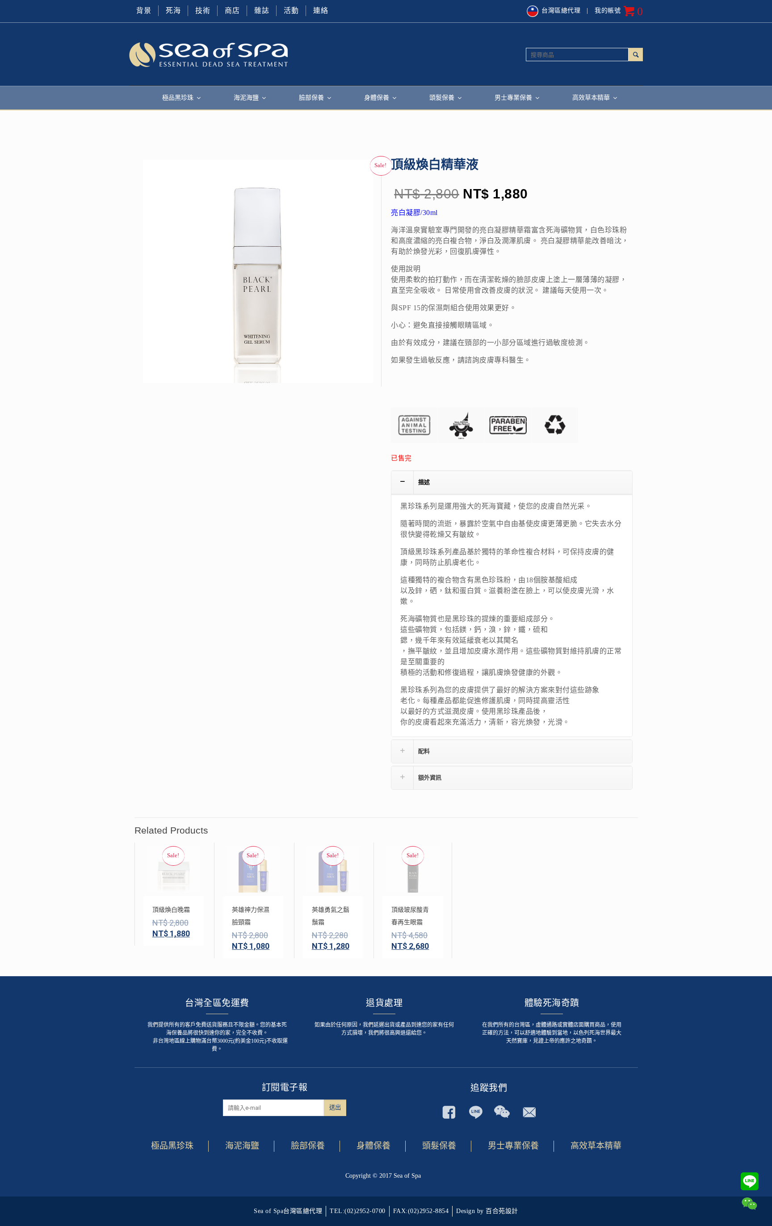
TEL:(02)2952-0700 (358, 1211)
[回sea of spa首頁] (257, 54)
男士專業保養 (513, 1145)
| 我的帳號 (604, 10)
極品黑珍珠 (172, 1145)
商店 (232, 10)
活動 (291, 10)
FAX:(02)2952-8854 (421, 1211)
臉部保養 (308, 1145)
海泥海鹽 (242, 1145)
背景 (143, 10)
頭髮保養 (439, 1145)
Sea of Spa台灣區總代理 (288, 1211)
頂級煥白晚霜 (171, 909)
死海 (173, 10)
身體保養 (373, 1145)
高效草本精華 (596, 1145)
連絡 (320, 10)
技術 (202, 10)
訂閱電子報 (285, 1087)
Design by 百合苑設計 (487, 1211)
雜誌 (261, 10)
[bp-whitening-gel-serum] (258, 275)
